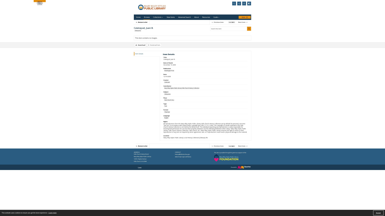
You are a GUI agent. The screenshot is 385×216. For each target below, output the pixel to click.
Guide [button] (215, 17)
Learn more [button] (52, 213)
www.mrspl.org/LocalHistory (183, 157)
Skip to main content (39, 1)
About (196, 17)
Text (165, 106)
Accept (378, 213)
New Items (171, 17)
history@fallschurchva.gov (182, 154)
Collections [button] (157, 17)
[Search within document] (249, 29)
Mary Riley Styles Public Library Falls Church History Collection (181, 88)
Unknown (167, 82)
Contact (139, 167)
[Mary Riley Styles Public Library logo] (152, 7)
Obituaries (138, 31)
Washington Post (169, 71)
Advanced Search (184, 17)
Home (138, 17)
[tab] (147, 54)
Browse (147, 17)
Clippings (167, 112)
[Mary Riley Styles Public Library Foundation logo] (226, 158)
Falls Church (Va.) (169, 100)
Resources (206, 17)
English (166, 118)
